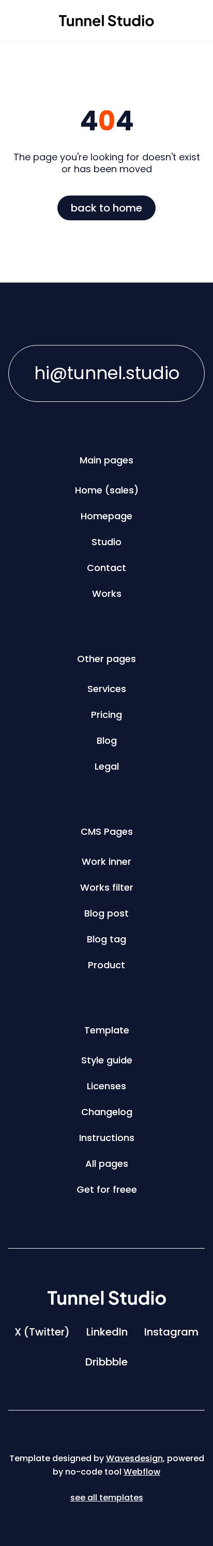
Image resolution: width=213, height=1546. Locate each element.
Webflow (142, 1472)
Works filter (106, 887)
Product (106, 964)
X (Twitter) (42, 1332)
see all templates (106, 1498)
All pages (106, 1163)
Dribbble (106, 1362)
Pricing (106, 714)
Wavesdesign (134, 1458)
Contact (106, 567)
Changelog (106, 1111)
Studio (106, 541)
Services (106, 688)
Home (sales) (107, 490)
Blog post (106, 913)
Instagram (171, 1332)
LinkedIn (107, 1332)
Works (106, 593)
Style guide (106, 1060)
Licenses (106, 1085)
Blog (107, 740)
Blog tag (106, 939)
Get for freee (107, 1189)
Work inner (106, 861)
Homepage (106, 515)
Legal (107, 766)
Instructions (106, 1137)
